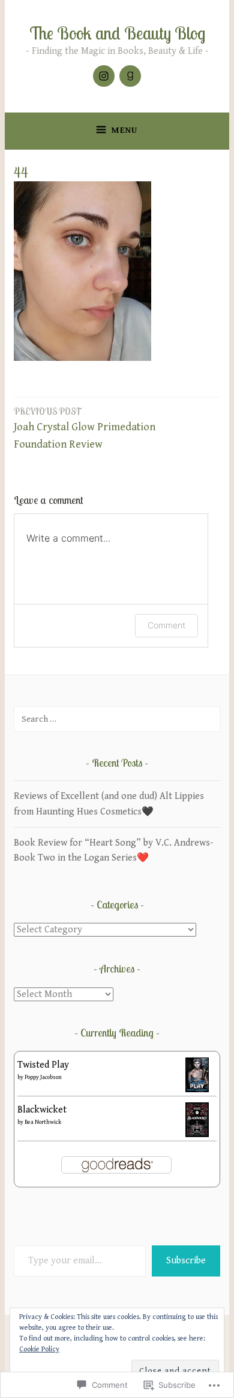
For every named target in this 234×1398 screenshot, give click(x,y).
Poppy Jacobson (43, 1077)
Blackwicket (42, 1110)
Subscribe (186, 1260)
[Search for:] (117, 719)
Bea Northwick (43, 1122)
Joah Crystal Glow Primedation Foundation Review (84, 428)
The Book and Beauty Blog (117, 33)
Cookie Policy (39, 1349)
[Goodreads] (130, 76)
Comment (166, 625)
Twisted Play (43, 1065)
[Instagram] (104, 76)
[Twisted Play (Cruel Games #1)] (197, 1089)
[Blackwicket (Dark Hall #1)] (197, 1134)
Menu (124, 130)
